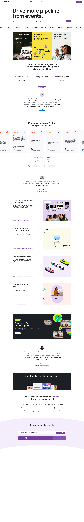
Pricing (53, 1)
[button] (32, 1)
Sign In (74, 1)
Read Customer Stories (42, 87)
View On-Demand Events (60, 432)
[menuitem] (32, 1)
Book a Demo (79, 1)
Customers (42, 1)
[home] (6, 2)
